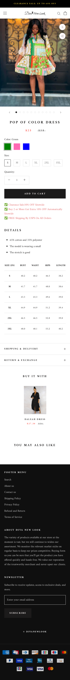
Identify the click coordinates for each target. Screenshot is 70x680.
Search (7, 480)
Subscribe (18, 613)
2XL (46, 162)
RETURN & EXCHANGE (21, 360)
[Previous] (9, 112)
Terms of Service (13, 517)
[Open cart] (65, 13)
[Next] (60, 112)
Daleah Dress (35, 419)
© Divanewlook (35, 632)
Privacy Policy (11, 505)
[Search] (58, 13)
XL (36, 162)
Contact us (10, 492)
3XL (58, 162)
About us (9, 486)
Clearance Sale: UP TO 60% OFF (35, 3)
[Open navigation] (5, 13)
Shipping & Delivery (21, 349)
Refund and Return (14, 511)
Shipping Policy (12, 499)
